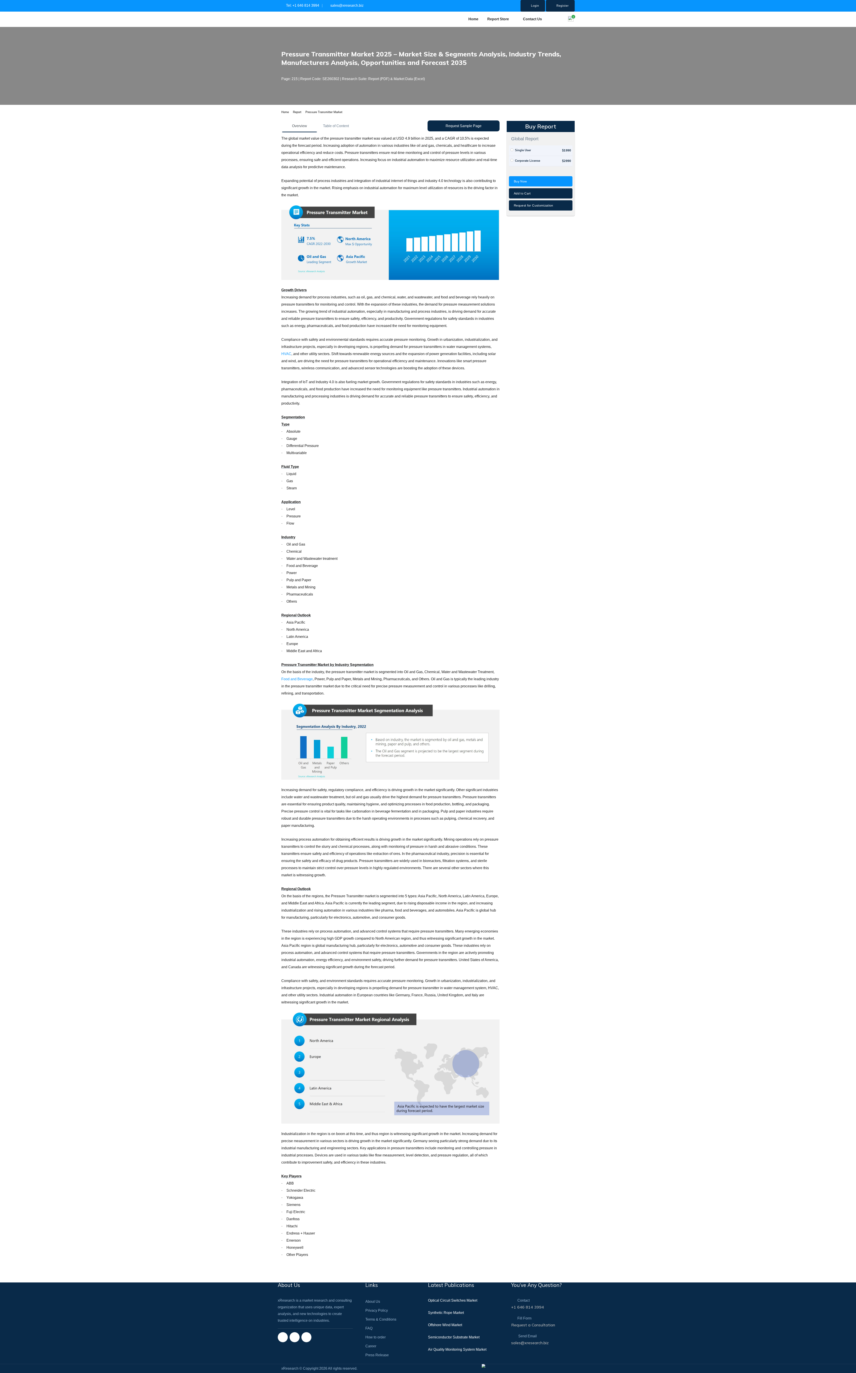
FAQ (368, 1328)
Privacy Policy (376, 1310)
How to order (375, 1337)
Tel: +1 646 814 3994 (302, 5)
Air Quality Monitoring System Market (457, 1349)
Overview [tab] (299, 126)
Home (473, 19)
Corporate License (527, 160)
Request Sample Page (464, 126)
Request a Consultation (533, 1325)
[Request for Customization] (540, 209)
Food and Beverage (297, 679)
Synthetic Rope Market (446, 1313)
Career (370, 1346)
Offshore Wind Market (445, 1325)
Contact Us (532, 19)
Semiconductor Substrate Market (453, 1337)
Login (534, 5)
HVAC (286, 354)
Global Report (525, 138)
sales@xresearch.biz (346, 5)
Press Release (377, 1355)
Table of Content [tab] (336, 126)
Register (562, 5)
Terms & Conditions (380, 1319)
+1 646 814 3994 (527, 1307)
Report (297, 112)
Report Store (498, 19)
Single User (523, 150)
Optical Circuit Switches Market (452, 1300)
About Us (372, 1301)
